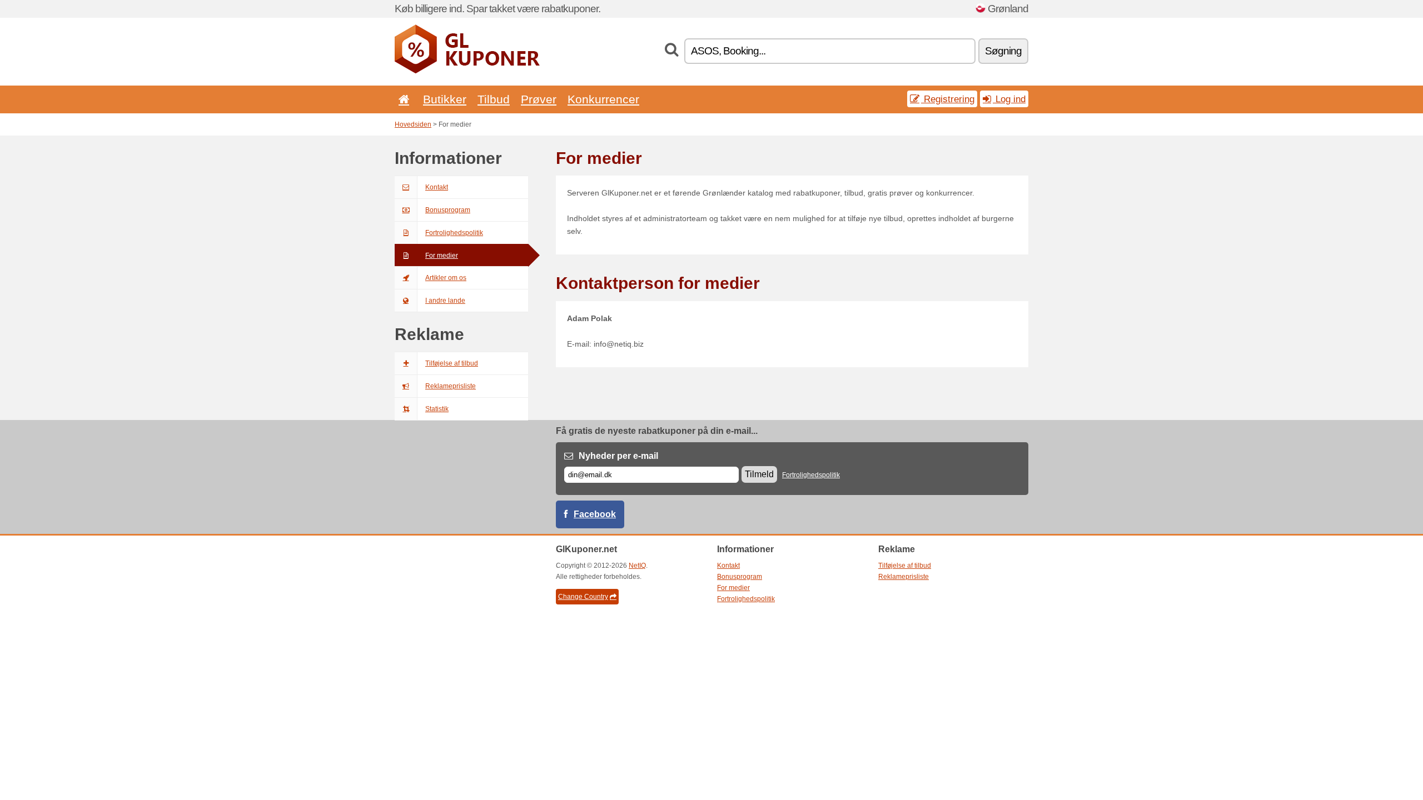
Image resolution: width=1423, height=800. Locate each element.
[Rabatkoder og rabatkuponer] (467, 71)
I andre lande (445, 300)
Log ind (1009, 98)
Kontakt (436, 187)
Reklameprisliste (450, 386)
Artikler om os (445, 278)
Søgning (1003, 51)
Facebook (595, 514)
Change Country (583, 597)
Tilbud (493, 99)
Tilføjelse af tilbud (451, 363)
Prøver (538, 99)
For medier (441, 255)
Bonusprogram (447, 210)
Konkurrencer (603, 99)
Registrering (947, 98)
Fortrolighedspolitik (454, 233)
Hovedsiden (413, 124)
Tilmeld (759, 474)
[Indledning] (402, 99)
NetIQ (637, 565)
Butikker (444, 99)
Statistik (437, 409)
